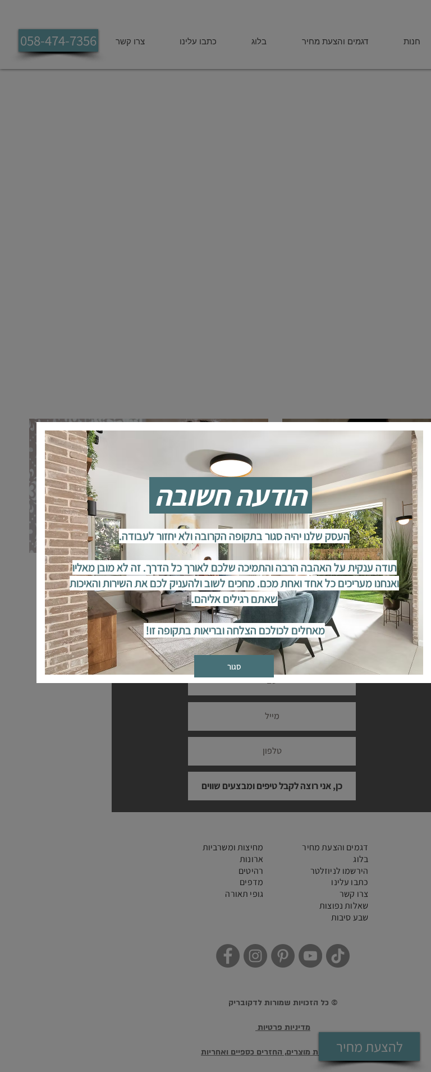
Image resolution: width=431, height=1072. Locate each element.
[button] (234, 666)
